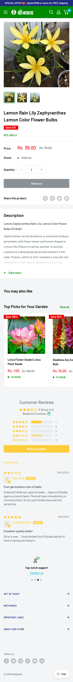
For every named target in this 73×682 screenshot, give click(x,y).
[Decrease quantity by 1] (21, 170)
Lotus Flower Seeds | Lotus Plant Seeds (24, 362)
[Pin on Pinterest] (52, 198)
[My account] (58, 12)
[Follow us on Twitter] (13, 661)
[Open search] (51, 12)
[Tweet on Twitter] (59, 198)
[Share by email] (66, 198)
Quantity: (9, 169)
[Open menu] (5, 12)
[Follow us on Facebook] (6, 661)
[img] (12, 472)
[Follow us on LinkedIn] (42, 661)
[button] (20, 422)
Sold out (36, 183)
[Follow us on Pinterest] (27, 661)
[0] (66, 12)
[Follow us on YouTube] (34, 661)
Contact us (36, 573)
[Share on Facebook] (45, 198)
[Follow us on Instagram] (20, 661)
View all (64, 307)
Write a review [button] (36, 449)
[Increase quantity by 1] (41, 170)
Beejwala (10, 135)
